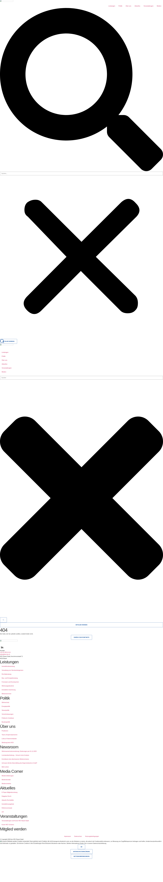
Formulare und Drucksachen (10, 682)
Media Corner (11, 771)
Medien (159, 6)
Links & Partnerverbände (9, 738)
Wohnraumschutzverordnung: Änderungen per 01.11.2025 (19, 751)
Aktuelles (137, 6)
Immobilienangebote (8, 804)
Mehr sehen (5, 767)
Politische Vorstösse (8, 718)
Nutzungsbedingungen (92, 836)
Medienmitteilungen (8, 775)
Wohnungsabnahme (8, 686)
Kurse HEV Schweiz (8, 824)
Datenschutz (78, 836)
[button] (81, 90)
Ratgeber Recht (6, 796)
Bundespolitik (6, 722)
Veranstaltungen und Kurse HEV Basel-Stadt (15, 820)
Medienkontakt (6, 779)
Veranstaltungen (148, 6)
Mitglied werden (13, 829)
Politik (120, 6)
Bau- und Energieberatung (10, 678)
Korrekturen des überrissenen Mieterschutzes (15, 759)
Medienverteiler (6, 783)
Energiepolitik (6, 706)
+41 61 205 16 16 (5, 652)
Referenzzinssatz (7, 808)
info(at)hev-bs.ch (5, 654)
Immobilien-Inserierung (9, 690)
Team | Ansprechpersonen (9, 734)
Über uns (128, 6)
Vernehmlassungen (7, 714)
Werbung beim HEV (8, 742)
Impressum (67, 836)
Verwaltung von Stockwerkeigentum (12, 670)
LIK (3, 812)
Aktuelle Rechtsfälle (8, 800)
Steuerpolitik (5, 710)
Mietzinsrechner (6, 693)
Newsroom (9, 747)
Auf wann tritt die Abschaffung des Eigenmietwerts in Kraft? (19, 763)
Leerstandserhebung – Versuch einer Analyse (15, 755)
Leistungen (111, 6)
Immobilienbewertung (8, 666)
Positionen (5, 731)
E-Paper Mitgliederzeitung (9, 792)
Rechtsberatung (6, 674)
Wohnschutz (5, 702)
